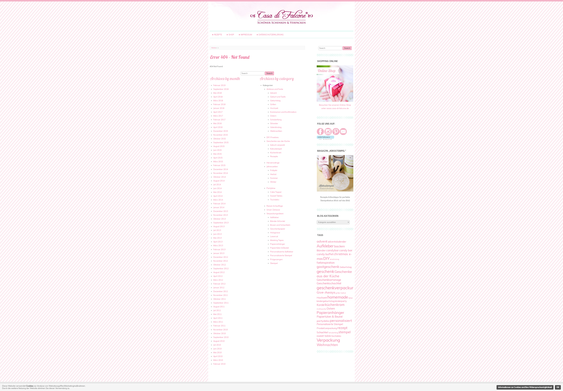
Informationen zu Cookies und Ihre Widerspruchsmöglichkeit (525, 387)
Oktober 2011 (219, 299)
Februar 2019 (219, 85)
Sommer (274, 178)
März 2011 (218, 322)
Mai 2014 (217, 192)
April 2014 (218, 196)
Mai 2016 (217, 123)
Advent (273, 93)
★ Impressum (245, 34)
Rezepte (274, 156)
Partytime (271, 188)
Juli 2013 (217, 230)
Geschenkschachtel (329, 283)
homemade (337, 297)
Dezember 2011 (220, 291)
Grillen (273, 104)
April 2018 (218, 97)
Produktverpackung (327, 328)
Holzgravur (275, 232)
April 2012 (218, 276)
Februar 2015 (219, 165)
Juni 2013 (217, 234)
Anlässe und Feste (275, 89)
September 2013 (221, 222)
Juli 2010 (217, 345)
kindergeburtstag (325, 301)
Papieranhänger (277, 244)
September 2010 (221, 337)
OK (558, 387)
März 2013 (218, 245)
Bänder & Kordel (277, 221)
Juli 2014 (217, 184)
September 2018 (221, 89)
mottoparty (321, 309)
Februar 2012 (219, 284)
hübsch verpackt (277, 145)
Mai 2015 (217, 154)
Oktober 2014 (219, 177)
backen (339, 246)
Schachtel (322, 332)
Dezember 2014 (220, 169)
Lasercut (274, 236)
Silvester (274, 123)
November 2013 (220, 215)
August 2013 (219, 226)
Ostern (273, 116)
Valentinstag (276, 127)
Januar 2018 (218, 108)
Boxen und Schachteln (280, 225)
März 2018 (218, 100)
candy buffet (325, 254)
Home (213, 48)
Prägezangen (276, 259)
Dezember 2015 (220, 131)
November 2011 (220, 295)
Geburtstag (275, 100)
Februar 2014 (219, 203)
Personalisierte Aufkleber (281, 251)
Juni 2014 (217, 188)
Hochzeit (274, 108)
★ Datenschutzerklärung (270, 34)
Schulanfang (276, 119)
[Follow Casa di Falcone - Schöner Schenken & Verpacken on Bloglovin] (325, 139)
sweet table (324, 335)
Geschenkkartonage (329, 280)
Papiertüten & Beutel (279, 248)
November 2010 (220, 329)
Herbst (273, 174)
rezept (342, 328)
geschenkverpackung (337, 287)
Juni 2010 (217, 348)
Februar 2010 (219, 364)
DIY (326, 258)
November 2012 (220, 261)
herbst (343, 293)
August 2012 (219, 272)
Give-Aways (326, 292)
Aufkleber (274, 217)
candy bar (345, 250)
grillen (338, 293)
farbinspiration (326, 262)
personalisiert (341, 320)
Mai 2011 (217, 314)
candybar (332, 250)
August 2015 (219, 146)
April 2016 (218, 127)
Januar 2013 (218, 253)
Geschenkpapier (277, 229)
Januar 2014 (218, 207)
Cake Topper (276, 192)
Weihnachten (276, 131)
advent (322, 241)
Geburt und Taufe (278, 97)
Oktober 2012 (219, 265)
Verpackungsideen (275, 213)
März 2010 (218, 360)
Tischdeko (274, 199)
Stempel (274, 263)
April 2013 (218, 241)
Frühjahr (273, 170)
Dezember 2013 (220, 211)
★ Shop (230, 34)
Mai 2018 (217, 93)
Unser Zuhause (273, 210)
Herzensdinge (273, 163)
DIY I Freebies (273, 137)
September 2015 (221, 142)
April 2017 (218, 112)
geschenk (325, 271)
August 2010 (219, 341)
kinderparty (341, 301)
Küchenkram (275, 152)
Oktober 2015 (219, 138)
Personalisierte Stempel (281, 255)
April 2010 (218, 356)
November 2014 (220, 173)
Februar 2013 (219, 249)
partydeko (323, 321)
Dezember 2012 (220, 257)
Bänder (321, 250)
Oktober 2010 (219, 333)
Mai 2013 (217, 238)
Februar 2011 (219, 325)
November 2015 (220, 135)
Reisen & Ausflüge (275, 206)
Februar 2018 (219, 104)
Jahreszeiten (272, 166)
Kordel (321, 305)
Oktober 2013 (219, 219)
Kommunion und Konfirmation (283, 112)
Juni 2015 (217, 150)
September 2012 (221, 268)
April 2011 (218, 318)
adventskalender (337, 241)
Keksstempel (276, 149)
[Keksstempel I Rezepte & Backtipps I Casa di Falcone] (335, 191)
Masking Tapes (277, 240)
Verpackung (328, 340)
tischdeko (336, 336)
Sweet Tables (276, 196)
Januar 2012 (218, 287)
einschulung (334, 259)
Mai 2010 (217, 352)
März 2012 (218, 280)
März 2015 (218, 161)
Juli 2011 (217, 310)
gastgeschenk (328, 266)
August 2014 (219, 181)
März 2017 (218, 116)
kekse (350, 298)
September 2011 (221, 303)
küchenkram (335, 304)
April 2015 (218, 158)
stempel (345, 332)
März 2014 (218, 200)
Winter (273, 182)
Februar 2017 (219, 119)
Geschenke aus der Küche (278, 141)
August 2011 (219, 306)
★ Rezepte (217, 34)
